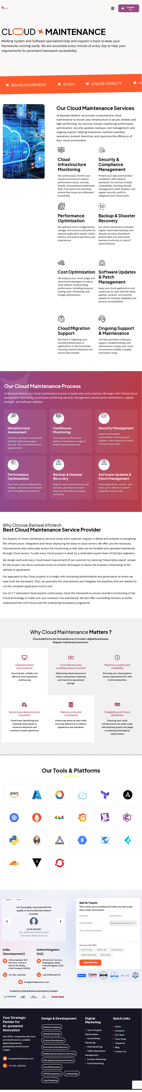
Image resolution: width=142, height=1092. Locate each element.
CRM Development (52, 1073)
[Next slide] (60, 921)
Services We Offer (88, 945)
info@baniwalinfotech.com (36, 982)
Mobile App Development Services (59, 1053)
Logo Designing (50, 1080)
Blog (117, 1047)
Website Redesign (51, 1033)
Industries (120, 1043)
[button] (113, 9)
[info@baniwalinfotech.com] (20, 982)
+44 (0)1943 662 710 (51, 975)
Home (118, 1026)
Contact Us (120, 1051)
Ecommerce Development (55, 1047)
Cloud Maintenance (52, 1067)
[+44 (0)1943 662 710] (39, 975)
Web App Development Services (58, 1060)
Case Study (120, 1039)
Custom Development (53, 1040)
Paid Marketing (94, 1046)
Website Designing (51, 1027)
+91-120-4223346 (16, 975)
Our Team (120, 1034)
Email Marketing (95, 1063)
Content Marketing (96, 1059)
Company (120, 1030)
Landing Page (71, 1073)
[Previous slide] (6, 921)
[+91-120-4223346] (5, 975)
